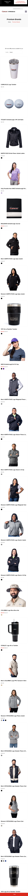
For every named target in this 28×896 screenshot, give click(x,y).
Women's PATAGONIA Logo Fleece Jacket (13, 716)
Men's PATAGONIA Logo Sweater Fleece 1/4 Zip (14, 751)
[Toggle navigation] (26, 11)
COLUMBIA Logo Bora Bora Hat (10, 610)
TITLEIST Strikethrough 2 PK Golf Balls (12, 119)
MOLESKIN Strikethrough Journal (10, 223)
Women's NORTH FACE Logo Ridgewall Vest (13, 505)
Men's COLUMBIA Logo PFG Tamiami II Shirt (13, 680)
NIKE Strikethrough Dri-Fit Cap (10, 364)
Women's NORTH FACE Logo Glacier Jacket (13, 540)
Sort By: (7, 52)
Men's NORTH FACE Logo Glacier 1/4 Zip (12, 469)
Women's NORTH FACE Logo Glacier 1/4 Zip (13, 575)
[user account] (24, 8)
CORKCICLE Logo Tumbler (8, 84)
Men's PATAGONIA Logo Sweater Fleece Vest (13, 786)
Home (9, 22)
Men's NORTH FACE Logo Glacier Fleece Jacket (14, 434)
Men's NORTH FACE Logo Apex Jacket (12, 259)
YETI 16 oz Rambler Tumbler (9, 329)
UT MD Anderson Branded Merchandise (21, 2)
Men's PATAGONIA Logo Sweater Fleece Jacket (14, 856)
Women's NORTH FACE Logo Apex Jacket (13, 294)
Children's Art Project (7, 2)
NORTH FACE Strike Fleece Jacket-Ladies (13, 153)
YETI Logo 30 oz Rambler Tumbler (10, 891)
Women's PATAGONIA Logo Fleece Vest (12, 821)
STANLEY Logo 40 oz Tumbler (9, 645)
